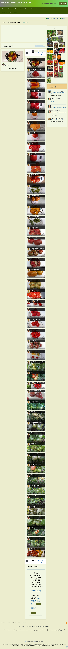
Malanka (54, 92)
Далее (32, 52)
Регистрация (63, 3)
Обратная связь (45, 626)
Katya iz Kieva (55, 99)
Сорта (26, 8)
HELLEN (7, 65)
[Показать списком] (37, 51)
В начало (15, 12)
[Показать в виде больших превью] (35, 51)
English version (58, 630)
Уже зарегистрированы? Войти (49, 3)
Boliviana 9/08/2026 (55, 98)
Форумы (4, 8)
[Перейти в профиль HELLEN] (3, 64)
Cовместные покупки (52, 8)
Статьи (32, 8)
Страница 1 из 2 (41, 52)
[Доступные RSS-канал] (66, 623)
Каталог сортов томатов (52, 18)
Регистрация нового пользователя (34, 612)
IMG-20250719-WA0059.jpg (57, 91)
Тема (23, 626)
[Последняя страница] (35, 53)
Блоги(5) (63, 18)
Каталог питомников (41, 8)
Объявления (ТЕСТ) (6, 12)
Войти (38, 604)
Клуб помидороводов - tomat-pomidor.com (16, 3)
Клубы (21, 8)
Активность (10, 8)
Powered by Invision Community (34, 647)
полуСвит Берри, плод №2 (57, 118)
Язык (18, 626)
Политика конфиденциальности (33, 626)
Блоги (16, 8)
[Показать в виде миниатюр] (33, 51)
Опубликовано (61, 107)
